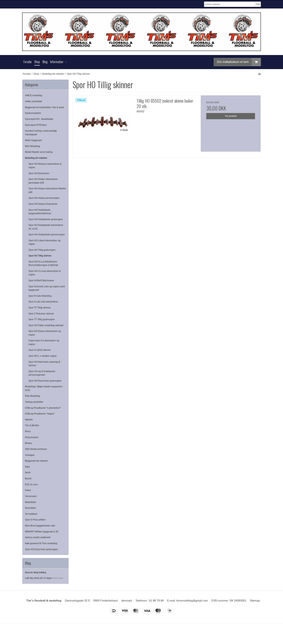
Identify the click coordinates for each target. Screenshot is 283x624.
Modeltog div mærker (36, 158)
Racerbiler (30, 508)
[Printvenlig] (259, 74)
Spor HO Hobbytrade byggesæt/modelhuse (39, 212)
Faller (28, 490)
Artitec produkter (33, 101)
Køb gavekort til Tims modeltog (41, 543)
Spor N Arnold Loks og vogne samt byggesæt (46, 288)
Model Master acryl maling (39, 152)
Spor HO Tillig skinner (39, 255)
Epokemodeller (33, 113)
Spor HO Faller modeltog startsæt (45, 325)
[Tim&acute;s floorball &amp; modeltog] (141, 32)
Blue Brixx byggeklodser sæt (40, 525)
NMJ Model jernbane (36, 449)
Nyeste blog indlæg (35, 572)
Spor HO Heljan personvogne (43, 198)
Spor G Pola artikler (35, 519)
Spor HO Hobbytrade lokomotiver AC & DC (45, 227)
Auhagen (30, 455)
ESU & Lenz (31, 484)
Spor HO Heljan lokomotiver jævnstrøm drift (43, 181)
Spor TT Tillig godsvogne (41, 319)
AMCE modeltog (33, 95)
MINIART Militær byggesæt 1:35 (41, 531)
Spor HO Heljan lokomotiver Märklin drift (47, 190)
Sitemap (255, 600)
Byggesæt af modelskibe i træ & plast (44, 107)
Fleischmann (32, 437)
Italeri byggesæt (33, 140)
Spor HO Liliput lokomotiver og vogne (44, 242)
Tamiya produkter (34, 402)
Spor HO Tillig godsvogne (41, 250)
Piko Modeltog (32, 396)
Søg (258, 4)
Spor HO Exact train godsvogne (44, 380)
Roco (28, 431)
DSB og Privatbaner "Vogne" (40, 413)
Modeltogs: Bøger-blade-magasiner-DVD (44, 388)
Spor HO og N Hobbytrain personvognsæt (41, 373)
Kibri (27, 466)
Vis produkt (231, 116)
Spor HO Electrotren (38, 173)
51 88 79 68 (156, 600)
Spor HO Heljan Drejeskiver (43, 204)
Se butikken (31, 514)
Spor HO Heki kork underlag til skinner (44, 364)
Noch (28, 472)
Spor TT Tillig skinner (39, 307)
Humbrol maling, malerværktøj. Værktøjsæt (41, 132)
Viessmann (31, 496)
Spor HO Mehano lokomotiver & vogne (45, 166)
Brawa (28, 443)
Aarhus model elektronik (37, 537)
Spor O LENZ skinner (39, 350)
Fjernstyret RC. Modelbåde (39, 119)
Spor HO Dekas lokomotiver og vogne (44, 333)
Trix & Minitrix (32, 425)
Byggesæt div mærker (36, 460)
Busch (28, 478)
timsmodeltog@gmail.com (192, 600)
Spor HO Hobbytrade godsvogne (45, 219)
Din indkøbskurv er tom (233, 61)
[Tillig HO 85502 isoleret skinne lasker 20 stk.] (103, 125)
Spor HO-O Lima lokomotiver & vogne (44, 273)
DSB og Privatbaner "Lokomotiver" (43, 408)
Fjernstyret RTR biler (36, 125)
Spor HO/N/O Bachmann (41, 280)
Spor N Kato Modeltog (40, 296)
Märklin (29, 419)
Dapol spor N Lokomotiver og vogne (43, 342)
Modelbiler (30, 502)
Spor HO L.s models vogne (42, 356)
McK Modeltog (32, 146)
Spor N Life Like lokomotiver (43, 301)
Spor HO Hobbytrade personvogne (46, 234)
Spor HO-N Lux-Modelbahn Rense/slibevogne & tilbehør (43, 263)
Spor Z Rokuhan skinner (41, 313)
